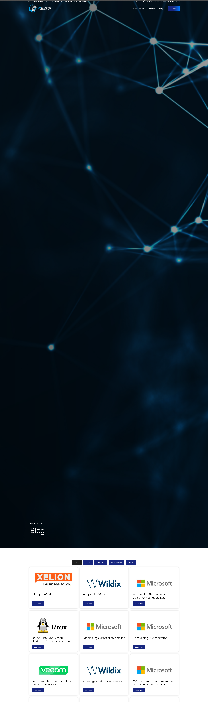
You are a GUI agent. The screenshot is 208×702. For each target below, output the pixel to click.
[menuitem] (138, 8)
